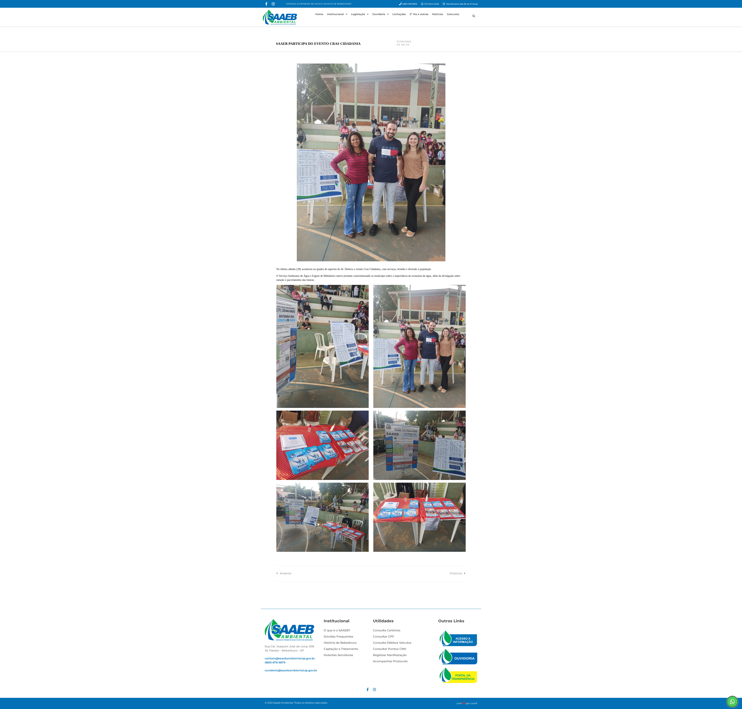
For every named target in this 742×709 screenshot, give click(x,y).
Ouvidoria (378, 14)
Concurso (453, 14)
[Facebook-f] (266, 3)
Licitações (399, 14)
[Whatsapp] (732, 701)
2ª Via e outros (419, 14)
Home (319, 14)
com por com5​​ (467, 703)
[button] (473, 16)
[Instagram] (273, 3)
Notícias (437, 14)
